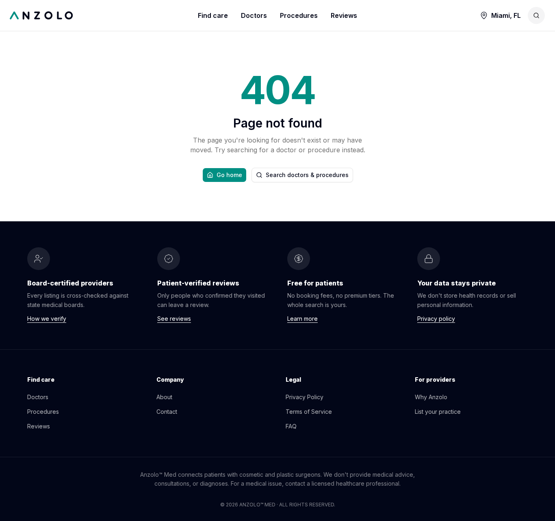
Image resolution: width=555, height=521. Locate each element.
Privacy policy (436, 318)
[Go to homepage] (104, 15)
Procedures (299, 15)
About (164, 396)
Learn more (302, 318)
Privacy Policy (304, 396)
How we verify (46, 318)
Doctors (254, 15)
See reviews (174, 318)
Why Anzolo (431, 396)
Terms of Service (309, 411)
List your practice (438, 411)
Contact (166, 411)
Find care (213, 15)
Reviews (344, 15)
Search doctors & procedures (307, 174)
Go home (229, 174)
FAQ (291, 426)
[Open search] (536, 15)
